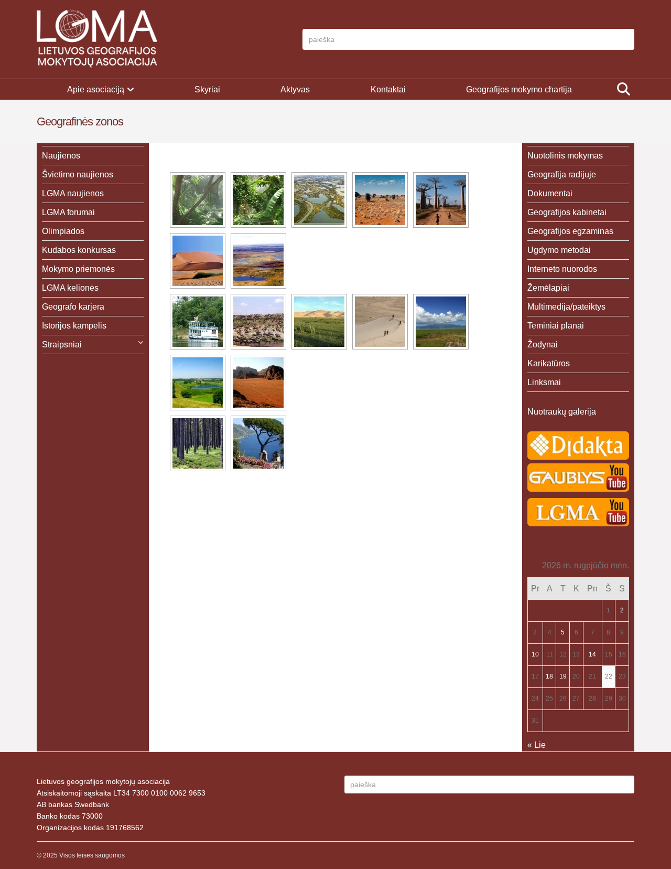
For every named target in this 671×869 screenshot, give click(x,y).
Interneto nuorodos (562, 268)
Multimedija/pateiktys (566, 306)
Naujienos (61, 155)
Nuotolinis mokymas (565, 155)
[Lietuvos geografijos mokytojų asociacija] (97, 39)
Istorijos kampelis (74, 325)
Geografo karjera (73, 306)
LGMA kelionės (70, 287)
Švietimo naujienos (77, 174)
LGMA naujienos (73, 193)
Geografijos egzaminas (570, 231)
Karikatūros (548, 363)
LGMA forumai (68, 212)
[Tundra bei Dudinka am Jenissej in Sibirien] (258, 261)
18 (549, 676)
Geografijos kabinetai (567, 212)
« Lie (536, 744)
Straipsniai (62, 344)
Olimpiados (63, 231)
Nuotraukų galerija (561, 411)
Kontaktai (388, 89)
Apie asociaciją (95, 89)
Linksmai (544, 382)
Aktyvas (295, 89)
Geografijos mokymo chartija (519, 89)
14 (592, 654)
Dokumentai (549, 193)
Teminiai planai (555, 325)
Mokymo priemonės (78, 268)
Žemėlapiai (548, 287)
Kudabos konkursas (79, 250)
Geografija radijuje (561, 174)
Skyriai (207, 89)
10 (535, 654)
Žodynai (542, 344)
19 (563, 676)
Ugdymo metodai (559, 250)
